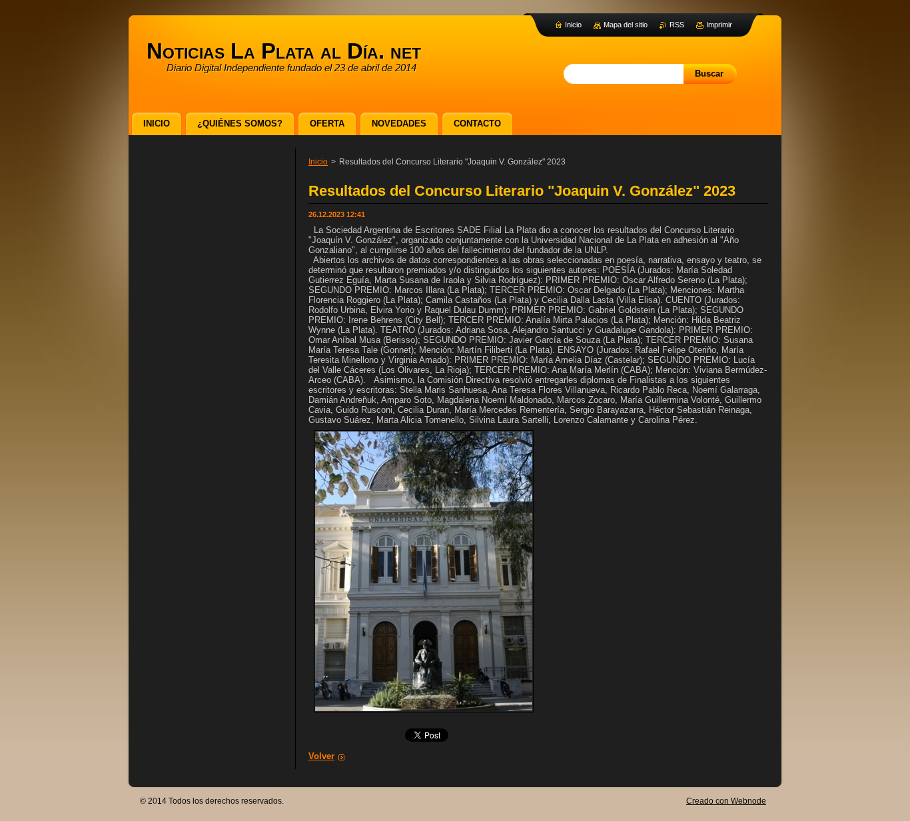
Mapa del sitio (626, 25)
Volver (321, 756)
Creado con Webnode (726, 801)
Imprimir (719, 25)
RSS (677, 25)
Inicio (318, 162)
